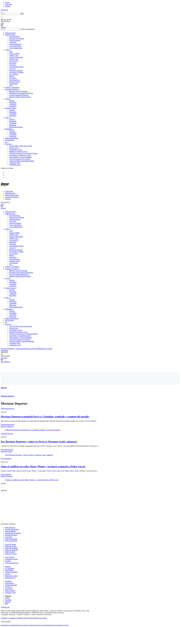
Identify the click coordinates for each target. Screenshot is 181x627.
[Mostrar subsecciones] (16, 35)
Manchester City (10, 578)
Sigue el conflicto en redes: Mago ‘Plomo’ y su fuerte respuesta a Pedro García (43, 466)
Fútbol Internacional (16, 127)
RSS (6, 604)
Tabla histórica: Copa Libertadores (20, 157)
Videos (7, 2)
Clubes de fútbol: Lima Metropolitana (21, 161)
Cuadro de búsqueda (27, 29)
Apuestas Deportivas (12, 89)
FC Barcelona (9, 568)
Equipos (7, 566)
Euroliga (8, 561)
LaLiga (7, 99)
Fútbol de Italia (10, 552)
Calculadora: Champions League (20, 155)
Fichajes (7, 6)
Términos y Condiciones (16, 349)
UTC (11, 85)
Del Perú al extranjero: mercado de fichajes (23, 153)
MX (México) (5, 362)
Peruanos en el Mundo (16, 38)
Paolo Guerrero (10, 591)
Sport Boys (13, 78)
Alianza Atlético (14, 53)
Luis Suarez (9, 589)
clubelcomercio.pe (16, 625)
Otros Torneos (9, 557)
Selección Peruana (15, 44)
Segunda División (11, 535)
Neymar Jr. (8, 587)
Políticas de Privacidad (31, 349)
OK (22, 14)
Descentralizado (14, 37)
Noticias (12, 101)
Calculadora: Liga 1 (15, 149)
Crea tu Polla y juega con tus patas (20, 146)
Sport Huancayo (14, 80)
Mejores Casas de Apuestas (18, 91)
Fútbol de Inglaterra (11, 548)
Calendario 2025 (14, 163)
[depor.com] (5, 188)
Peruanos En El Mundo (13, 533)
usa (6, 142)
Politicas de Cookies (45, 349)
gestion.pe (26, 625)
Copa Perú (12, 42)
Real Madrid (9, 570)
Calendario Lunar (15, 165)
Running (8, 199)
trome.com (40, 625)
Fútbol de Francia (11, 554)
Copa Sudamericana (16, 48)
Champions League (11, 559)
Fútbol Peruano (10, 35)
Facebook (8, 600)
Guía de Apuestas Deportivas (18, 95)
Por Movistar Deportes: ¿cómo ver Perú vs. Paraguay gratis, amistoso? (39, 441)
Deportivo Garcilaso (16, 70)
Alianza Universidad (16, 57)
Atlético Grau (13, 59)
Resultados (12, 102)
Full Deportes (9, 140)
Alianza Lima (13, 55)
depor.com (4, 349)
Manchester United (11, 576)
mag (67, 625)
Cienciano (12, 65)
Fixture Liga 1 (14, 148)
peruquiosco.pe (60, 625)
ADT (11, 52)
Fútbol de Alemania (11, 550)
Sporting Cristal (14, 82)
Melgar (11, 76)
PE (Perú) (4, 358)
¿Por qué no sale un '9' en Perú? (19, 159)
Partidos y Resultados (12, 87)
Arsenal (7, 574)
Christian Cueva (10, 592)
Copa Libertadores (15, 46)
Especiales (8, 4)
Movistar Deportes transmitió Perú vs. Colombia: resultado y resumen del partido (45, 416)
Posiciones (12, 106)
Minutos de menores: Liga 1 (18, 151)
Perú (2, 23)
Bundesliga (8, 129)
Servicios (8, 144)
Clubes (7, 50)
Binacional (12, 63)
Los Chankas (13, 74)
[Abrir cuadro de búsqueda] (2, 12)
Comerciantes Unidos (16, 67)
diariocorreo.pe (50, 625)
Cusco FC (12, 69)
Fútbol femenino (14, 40)
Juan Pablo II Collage (16, 72)
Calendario (12, 104)
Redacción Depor (6, 451)
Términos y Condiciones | (9, 618)
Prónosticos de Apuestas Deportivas (21, 93)
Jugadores (8, 581)
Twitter (7, 598)
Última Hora (9, 191)
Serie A (7, 117)
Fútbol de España (11, 546)
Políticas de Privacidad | (26, 618)
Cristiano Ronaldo (11, 585)
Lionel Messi (9, 583)
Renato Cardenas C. (7, 426)
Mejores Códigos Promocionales (20, 97)
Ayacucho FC (13, 61)
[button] (90, 354)
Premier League (10, 108)
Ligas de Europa (10, 544)
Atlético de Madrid (11, 572)
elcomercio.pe (5, 625)
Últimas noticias (10, 33)
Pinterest (8, 602)
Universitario (13, 84)
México (3, 27)
